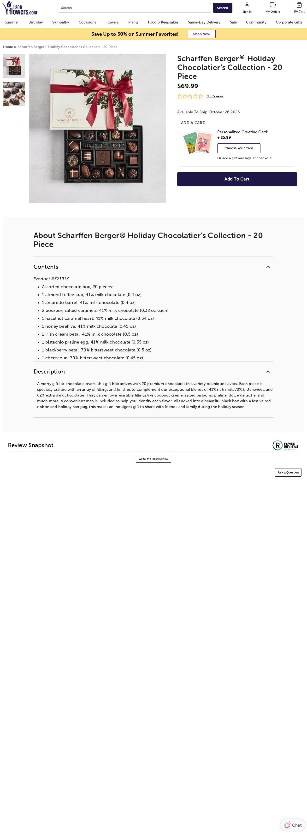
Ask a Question (288, 472)
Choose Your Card (238, 148)
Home (8, 47)
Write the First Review (154, 459)
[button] (12, 22)
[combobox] (135, 8)
